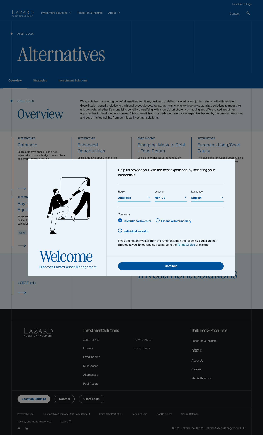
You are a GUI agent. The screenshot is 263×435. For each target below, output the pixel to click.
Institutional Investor (137, 221)
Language (197, 191)
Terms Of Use (186, 245)
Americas (124, 198)
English (196, 198)
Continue (171, 266)
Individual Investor (136, 231)
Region (122, 191)
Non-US (160, 198)
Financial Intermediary (176, 221)
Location (159, 191)
